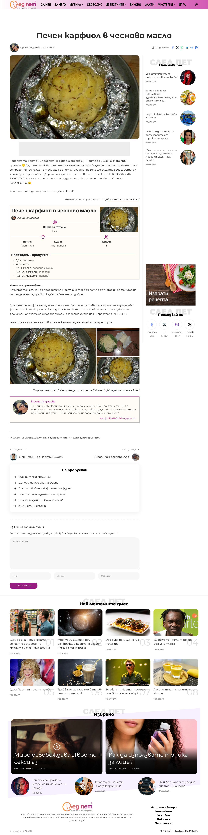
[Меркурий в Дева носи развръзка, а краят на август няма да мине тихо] (80, 622)
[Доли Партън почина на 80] (32, 672)
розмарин (87, 437)
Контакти (163, 811)
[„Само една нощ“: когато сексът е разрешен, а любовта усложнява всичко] (188, 157)
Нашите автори (164, 807)
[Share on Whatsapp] (182, 47)
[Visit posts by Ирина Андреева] (14, 47)
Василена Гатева (23, 768)
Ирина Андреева (30, 47)
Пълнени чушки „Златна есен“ (40, 500)
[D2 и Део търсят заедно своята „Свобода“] (147, 786)
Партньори (163, 823)
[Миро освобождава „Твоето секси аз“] (56, 746)
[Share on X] (177, 47)
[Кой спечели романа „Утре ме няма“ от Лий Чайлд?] (20, 786)
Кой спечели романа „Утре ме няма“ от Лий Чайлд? (49, 784)
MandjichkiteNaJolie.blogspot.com (117, 418)
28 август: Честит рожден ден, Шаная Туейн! (161, 75)
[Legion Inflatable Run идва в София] (188, 118)
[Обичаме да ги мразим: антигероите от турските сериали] (188, 137)
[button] (196, 4)
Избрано (104, 714)
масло (66, 437)
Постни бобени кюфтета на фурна (45, 488)
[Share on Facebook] (173, 47)
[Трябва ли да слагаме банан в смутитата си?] (80, 672)
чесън (98, 437)
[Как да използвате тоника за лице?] (151, 746)
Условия (163, 815)
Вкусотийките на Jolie (38, 437)
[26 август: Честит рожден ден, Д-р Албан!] (175, 622)
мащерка (76, 437)
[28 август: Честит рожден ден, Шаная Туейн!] (188, 77)
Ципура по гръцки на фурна (38, 482)
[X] (164, 328)
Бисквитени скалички (34, 477)
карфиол (57, 437)
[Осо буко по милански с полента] (128, 622)
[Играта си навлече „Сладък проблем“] (84, 786)
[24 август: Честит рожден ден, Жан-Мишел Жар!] (128, 672)
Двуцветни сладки (32, 506)
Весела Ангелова (117, 768)
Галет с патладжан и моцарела (41, 494)
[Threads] (190, 328)
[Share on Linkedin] (187, 47)
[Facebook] (152, 328)
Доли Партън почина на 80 (30, 689)
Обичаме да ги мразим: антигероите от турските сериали (160, 135)
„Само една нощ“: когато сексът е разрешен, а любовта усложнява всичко (30, 643)
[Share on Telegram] (191, 47)
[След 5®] (23, 4)
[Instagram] (177, 328)
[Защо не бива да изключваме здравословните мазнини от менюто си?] (188, 97)
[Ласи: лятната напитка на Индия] (175, 672)
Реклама (163, 819)
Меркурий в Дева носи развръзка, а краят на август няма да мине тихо (80, 643)
